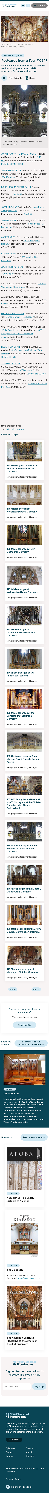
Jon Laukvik (28, 240)
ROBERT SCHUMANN (11, 346)
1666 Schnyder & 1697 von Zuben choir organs (21, 333)
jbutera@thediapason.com (27, 1278)
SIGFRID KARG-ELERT (11, 363)
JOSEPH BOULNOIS (10, 207)
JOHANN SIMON (8, 220)
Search (9, 1456)
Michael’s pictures (15, 429)
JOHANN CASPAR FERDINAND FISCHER (19, 153)
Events (29, 1448)
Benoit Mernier (13, 316)
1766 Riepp (17, 194)
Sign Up (39, 1386)
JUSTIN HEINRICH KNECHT (13, 266)
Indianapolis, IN (19, 1122)
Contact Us (24, 1025)
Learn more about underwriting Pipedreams (31, 1043)
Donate (41, 5)
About (29, 1452)
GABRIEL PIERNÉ (8, 253)
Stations (30, 1456)
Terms (18, 1479)
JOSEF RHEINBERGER (11, 170)
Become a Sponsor (34, 1137)
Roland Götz (34, 223)
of (10, 1122)
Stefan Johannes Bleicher (23, 350)
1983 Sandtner (9, 177)
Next (36, 989)
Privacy (9, 1479)
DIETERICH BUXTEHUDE (12, 313)
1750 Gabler (8, 273)
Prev (13, 989)
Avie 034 (28, 214)
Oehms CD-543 (8, 357)
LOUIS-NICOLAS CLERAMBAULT (16, 187)
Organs (9, 1452)
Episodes (10, 1448)
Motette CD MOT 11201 (12, 164)
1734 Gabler (19, 287)
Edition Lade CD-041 (36, 373)
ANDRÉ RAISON (8, 237)
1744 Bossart (28, 316)
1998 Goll (12, 210)
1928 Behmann (25, 370)
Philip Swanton (9, 330)
